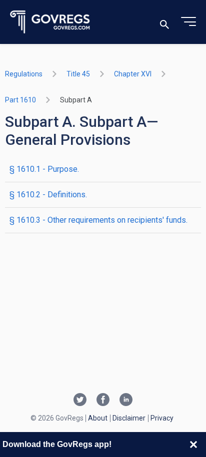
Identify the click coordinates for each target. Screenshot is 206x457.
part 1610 (20, 100)
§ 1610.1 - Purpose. (44, 169)
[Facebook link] (103, 400)
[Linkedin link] (126, 400)
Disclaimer (129, 418)
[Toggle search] (164, 22)
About (98, 418)
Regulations (23, 74)
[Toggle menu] (188, 22)
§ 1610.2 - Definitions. (48, 194)
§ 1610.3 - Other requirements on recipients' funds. (99, 220)
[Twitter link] (80, 400)
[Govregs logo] (50, 22)
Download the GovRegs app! (57, 444)
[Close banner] (194, 445)
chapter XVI (133, 74)
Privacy (162, 418)
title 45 (78, 74)
